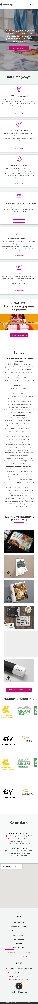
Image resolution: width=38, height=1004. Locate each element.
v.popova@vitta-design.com (20, 843)
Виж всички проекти (19, 690)
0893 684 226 (15, 839)
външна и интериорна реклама (19, 204)
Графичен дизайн (19, 96)
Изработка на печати (19, 131)
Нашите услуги (19, 48)
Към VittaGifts (19, 335)
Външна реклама (19, 935)
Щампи (19, 273)
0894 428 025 (25, 839)
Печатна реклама (19, 165)
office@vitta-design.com (19, 841)
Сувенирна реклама (19, 238)
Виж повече (19, 113)
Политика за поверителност (19, 953)
